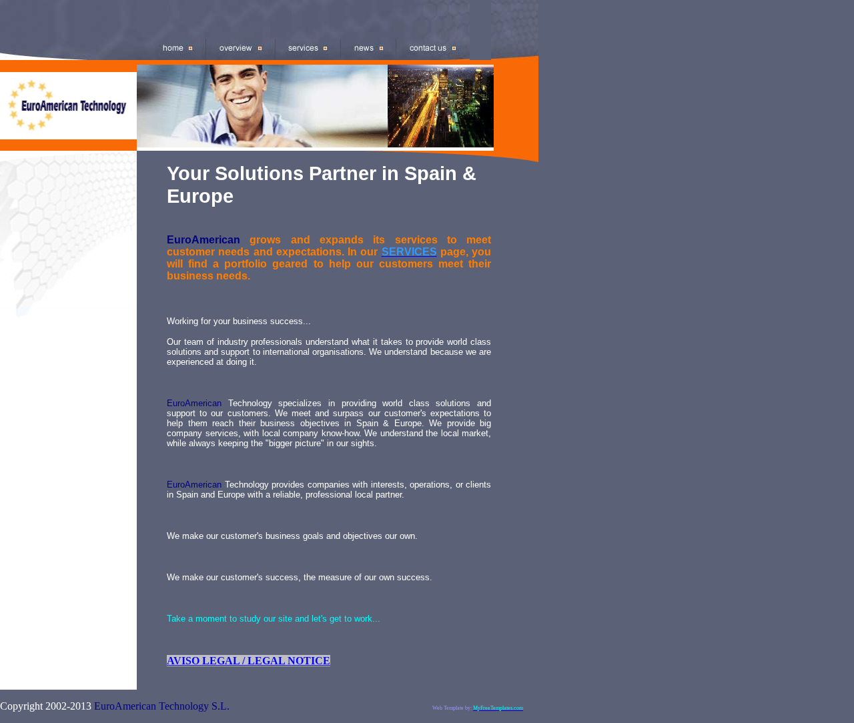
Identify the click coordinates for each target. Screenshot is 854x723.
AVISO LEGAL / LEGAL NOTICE (248, 660)
